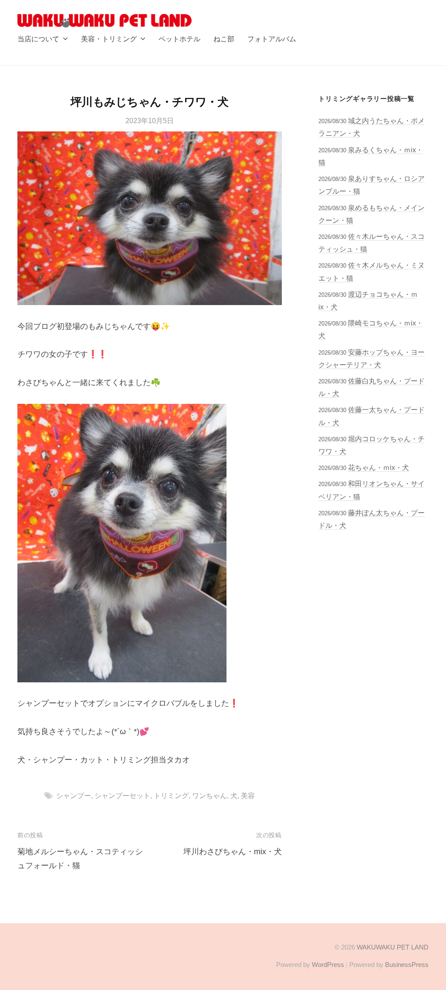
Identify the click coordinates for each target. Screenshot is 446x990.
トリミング (171, 795)
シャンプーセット (122, 795)
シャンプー (73, 795)
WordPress (328, 964)
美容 (248, 795)
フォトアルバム (271, 39)
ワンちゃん (209, 795)
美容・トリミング (109, 39)
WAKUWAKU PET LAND (393, 947)
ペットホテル (179, 39)
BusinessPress (407, 964)
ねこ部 (223, 39)
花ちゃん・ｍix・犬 (378, 467)
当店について (38, 39)
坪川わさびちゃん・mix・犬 (232, 851)
